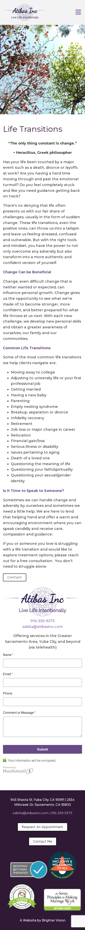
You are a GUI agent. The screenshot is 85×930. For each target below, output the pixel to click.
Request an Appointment (42, 827)
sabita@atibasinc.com (42, 627)
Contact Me (42, 841)
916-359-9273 (42, 621)
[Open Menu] (78, 12)
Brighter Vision (53, 920)
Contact (14, 577)
